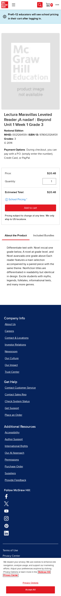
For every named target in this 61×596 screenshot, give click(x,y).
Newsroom (11, 351)
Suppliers (10, 473)
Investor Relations (15, 344)
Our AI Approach (14, 453)
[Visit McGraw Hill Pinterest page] (6, 525)
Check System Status (17, 401)
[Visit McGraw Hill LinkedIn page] (6, 533)
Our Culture (12, 358)
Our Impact (11, 365)
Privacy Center (11, 555)
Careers (9, 331)
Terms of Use (10, 550)
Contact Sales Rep (15, 394)
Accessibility (12, 432)
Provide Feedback (15, 480)
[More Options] (57, 4)
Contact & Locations (16, 338)
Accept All (30, 590)
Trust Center (12, 372)
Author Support (14, 439)
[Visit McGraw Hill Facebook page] (6, 496)
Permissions (12, 459)
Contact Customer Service (20, 387)
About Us (10, 324)
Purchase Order (14, 466)
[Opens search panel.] (40, 4)
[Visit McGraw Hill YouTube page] (6, 511)
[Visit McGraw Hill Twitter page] (6, 503)
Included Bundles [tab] (43, 235)
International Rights (16, 446)
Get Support (12, 408)
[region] (30, 577)
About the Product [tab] (16, 235)
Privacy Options (30, 583)
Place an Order (13, 415)
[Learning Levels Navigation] (13, 4)
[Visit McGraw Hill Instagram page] (6, 518)
